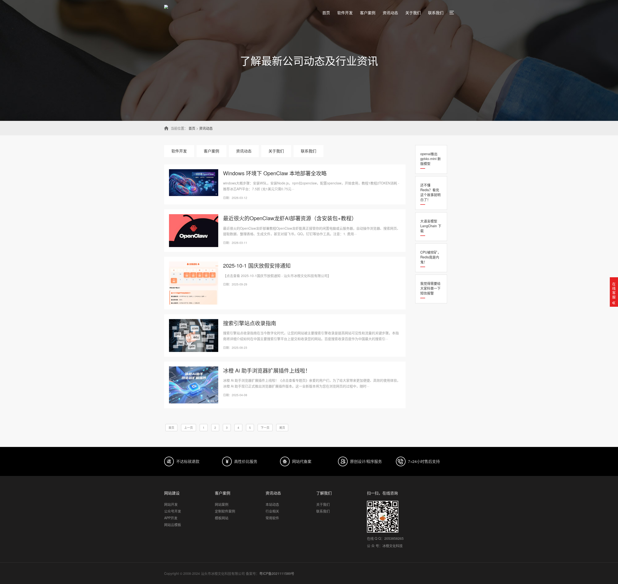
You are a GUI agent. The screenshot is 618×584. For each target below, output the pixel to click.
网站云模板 (172, 524)
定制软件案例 (225, 511)
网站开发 (171, 504)
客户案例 (367, 12)
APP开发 (170, 517)
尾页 (282, 427)
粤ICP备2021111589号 (276, 573)
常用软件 (272, 517)
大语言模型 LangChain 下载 (430, 226)
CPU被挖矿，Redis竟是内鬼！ (430, 257)
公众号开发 (172, 511)
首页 (326, 12)
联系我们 (435, 12)
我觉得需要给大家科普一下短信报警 (430, 288)
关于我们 (413, 12)
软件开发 (345, 12)
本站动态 (272, 504)
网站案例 (221, 504)
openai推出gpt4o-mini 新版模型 (430, 158)
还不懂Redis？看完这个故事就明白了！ (430, 192)
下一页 (265, 427)
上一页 (188, 427)
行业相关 (272, 511)
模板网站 (221, 517)
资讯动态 (390, 12)
